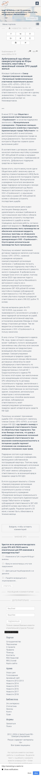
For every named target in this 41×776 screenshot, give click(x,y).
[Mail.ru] (30, 33)
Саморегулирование (20, 736)
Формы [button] (9, 719)
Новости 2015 (12, 686)
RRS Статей (11, 661)
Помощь (10, 652)
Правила (10, 650)
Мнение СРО (21, 537)
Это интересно (12, 703)
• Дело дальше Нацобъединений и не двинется (18, 572)
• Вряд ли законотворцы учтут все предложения (17, 565)
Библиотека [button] (12, 699)
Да (5, 21)
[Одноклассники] (30, 38)
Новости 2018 (12, 694)
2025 (25, 28)
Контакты (10, 655)
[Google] (10, 38)
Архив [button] (9, 668)
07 (30, 28)
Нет (6, 18)
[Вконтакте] (20, 33)
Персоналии (11, 644)
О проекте (10, 647)
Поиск (9, 726)
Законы (9, 709)
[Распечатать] (15, 43)
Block (29, 773)
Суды (8, 714)
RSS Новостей (12, 658)
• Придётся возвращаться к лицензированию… (14, 579)
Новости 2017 (12, 692)
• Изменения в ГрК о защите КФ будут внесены (18, 558)
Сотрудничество (13, 642)
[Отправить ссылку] (25, 43)
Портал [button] (10, 637)
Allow (36, 773)
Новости (16, 28)
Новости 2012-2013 (15, 681)
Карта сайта (11, 663)
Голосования (12, 675)
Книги (9, 712)
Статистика (11, 706)
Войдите (12, 527)
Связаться (11, 724)
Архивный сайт (13, 678)
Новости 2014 (12, 683)
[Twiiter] (20, 38)
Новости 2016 (12, 689)
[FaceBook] (10, 33)
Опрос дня (10, 673)
